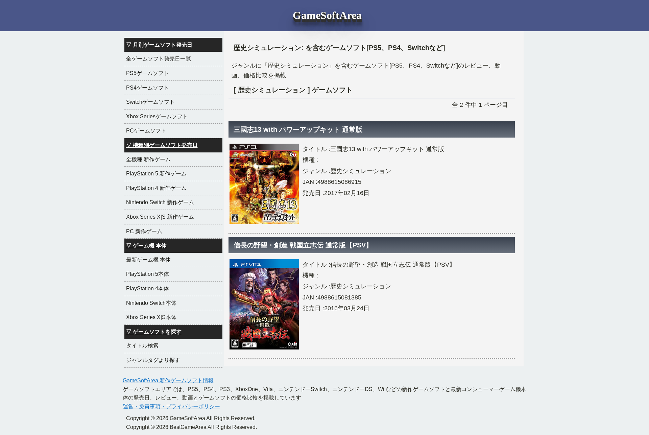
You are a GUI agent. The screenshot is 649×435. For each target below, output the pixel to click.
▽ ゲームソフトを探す (154, 332)
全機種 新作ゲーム (148, 159)
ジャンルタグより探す (153, 360)
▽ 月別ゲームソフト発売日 (159, 45)
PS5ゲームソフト (147, 73)
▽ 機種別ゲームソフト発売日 (162, 145)
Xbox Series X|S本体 (151, 317)
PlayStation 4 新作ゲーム (156, 188)
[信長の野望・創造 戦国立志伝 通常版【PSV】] (264, 349)
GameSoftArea (327, 15)
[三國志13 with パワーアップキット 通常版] (264, 223)
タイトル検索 (142, 345)
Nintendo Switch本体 (151, 303)
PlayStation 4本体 (147, 288)
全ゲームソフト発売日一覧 (158, 59)
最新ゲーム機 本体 (148, 260)
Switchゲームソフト (150, 102)
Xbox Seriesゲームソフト (157, 116)
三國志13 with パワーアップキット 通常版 (298, 129)
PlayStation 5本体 (147, 274)
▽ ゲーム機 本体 (146, 245)
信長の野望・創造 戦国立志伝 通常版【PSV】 (303, 245)
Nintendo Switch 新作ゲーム (160, 202)
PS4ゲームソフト (147, 88)
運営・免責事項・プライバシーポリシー (171, 406)
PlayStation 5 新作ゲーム (156, 173)
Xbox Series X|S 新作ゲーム (160, 217)
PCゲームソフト (146, 131)
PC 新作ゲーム (144, 231)
